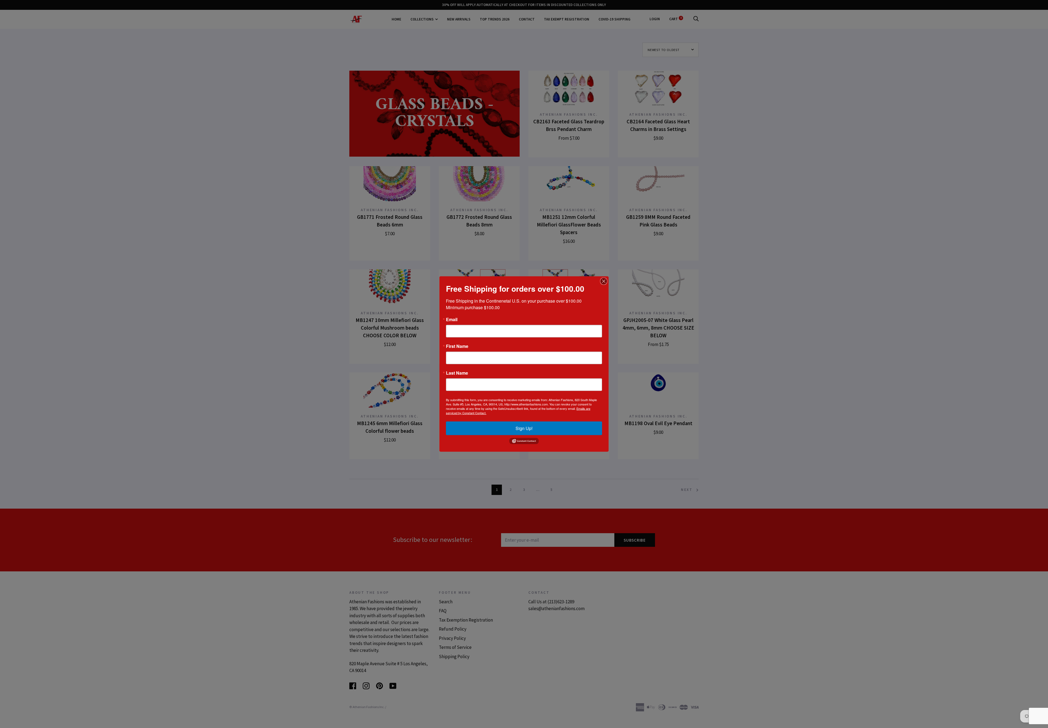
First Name (457, 346)
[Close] (603, 281)
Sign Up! (524, 428)
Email (451, 319)
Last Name (457, 373)
